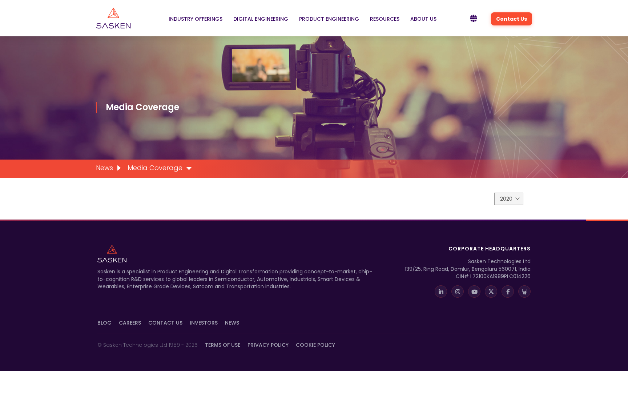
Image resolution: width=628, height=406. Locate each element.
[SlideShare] (524, 291)
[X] (491, 291)
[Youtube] (474, 291)
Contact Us (511, 19)
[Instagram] (457, 291)
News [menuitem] (104, 167)
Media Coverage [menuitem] (155, 167)
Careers (130, 322)
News (232, 322)
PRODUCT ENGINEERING (329, 19)
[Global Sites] (473, 19)
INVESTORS (204, 322)
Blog (104, 322)
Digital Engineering (260, 19)
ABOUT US (423, 19)
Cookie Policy (315, 345)
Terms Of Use (222, 345)
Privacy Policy (268, 345)
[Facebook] (508, 291)
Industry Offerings (195, 19)
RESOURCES (384, 19)
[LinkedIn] (441, 291)
